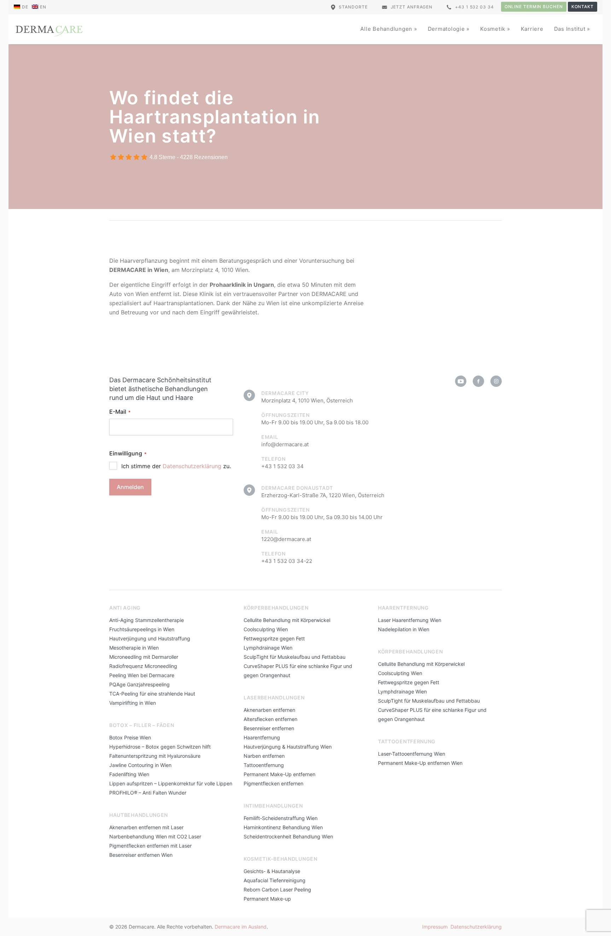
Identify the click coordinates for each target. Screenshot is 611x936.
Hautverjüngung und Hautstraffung (149, 638)
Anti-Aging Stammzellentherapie (146, 620)
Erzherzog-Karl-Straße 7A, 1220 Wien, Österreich (322, 495)
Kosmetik (493, 28)
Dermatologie (447, 28)
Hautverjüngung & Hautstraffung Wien (288, 747)
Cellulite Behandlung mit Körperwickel (287, 620)
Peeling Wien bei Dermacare (141, 675)
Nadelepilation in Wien (403, 629)
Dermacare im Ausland (241, 927)
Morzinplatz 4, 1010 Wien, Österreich (307, 400)
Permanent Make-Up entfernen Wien (420, 763)
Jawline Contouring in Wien (140, 765)
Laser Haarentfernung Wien (409, 620)
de (25, 7)
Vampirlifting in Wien (132, 703)
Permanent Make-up (267, 899)
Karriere (532, 28)
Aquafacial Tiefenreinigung (275, 880)
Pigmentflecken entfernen (273, 783)
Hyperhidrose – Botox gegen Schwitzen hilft (160, 747)
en (43, 7)
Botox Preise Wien (130, 737)
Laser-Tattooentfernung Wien (411, 754)
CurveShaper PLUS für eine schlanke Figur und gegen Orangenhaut (298, 670)
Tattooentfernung (264, 765)
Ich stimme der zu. (176, 466)
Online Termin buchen (534, 6)
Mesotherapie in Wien (134, 648)
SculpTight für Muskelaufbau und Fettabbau (294, 657)
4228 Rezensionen (204, 157)
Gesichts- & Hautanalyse (272, 871)
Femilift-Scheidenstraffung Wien (281, 818)
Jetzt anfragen (412, 7)
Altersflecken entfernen (270, 719)
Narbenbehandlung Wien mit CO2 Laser (155, 836)
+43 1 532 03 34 (474, 7)
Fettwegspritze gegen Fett (274, 638)
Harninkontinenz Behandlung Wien (283, 827)
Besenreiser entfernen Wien (141, 855)
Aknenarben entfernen (269, 710)
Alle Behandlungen (387, 28)
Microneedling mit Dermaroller (143, 657)
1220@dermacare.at (286, 539)
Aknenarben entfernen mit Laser (146, 827)
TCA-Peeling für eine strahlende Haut (152, 694)
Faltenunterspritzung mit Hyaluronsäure (154, 756)
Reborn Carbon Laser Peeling (277, 889)
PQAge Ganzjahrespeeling (139, 684)
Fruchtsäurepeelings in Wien (141, 629)
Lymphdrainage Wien (268, 648)
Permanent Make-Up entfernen (279, 774)
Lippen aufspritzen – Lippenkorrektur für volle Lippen (170, 783)
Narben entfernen (264, 756)
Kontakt (582, 6)
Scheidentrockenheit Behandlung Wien (288, 836)
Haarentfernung (262, 737)
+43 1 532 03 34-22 (286, 561)
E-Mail (119, 411)
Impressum (435, 927)
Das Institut (570, 28)
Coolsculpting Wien (266, 629)
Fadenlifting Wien (129, 774)
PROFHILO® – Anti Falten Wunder (147, 793)
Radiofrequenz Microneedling (143, 666)
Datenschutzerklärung (192, 466)
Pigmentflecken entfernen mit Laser (150, 846)
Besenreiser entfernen (269, 728)
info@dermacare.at (285, 444)
